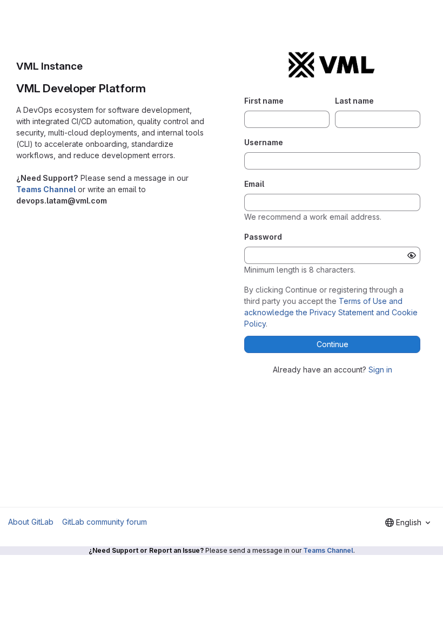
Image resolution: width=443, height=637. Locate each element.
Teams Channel (46, 189)
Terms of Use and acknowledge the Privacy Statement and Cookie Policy (331, 312)
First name (264, 100)
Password (263, 236)
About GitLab (30, 521)
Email (254, 183)
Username (263, 142)
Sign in (380, 369)
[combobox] (407, 522)
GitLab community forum (104, 521)
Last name (354, 100)
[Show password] (411, 255)
